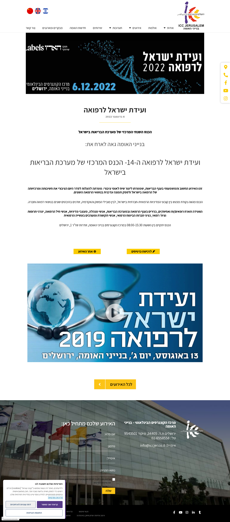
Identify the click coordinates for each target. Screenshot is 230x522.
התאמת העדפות (34, 513)
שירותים (97, 28)
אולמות (152, 28)
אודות (170, 28)
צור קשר (30, 28)
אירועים (137, 28)
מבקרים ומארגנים (52, 28)
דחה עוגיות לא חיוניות (20, 504)
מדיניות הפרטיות (101, 482)
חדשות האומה (78, 28)
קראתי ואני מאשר (49, 504)
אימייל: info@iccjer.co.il (158, 445)
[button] (115, 312)
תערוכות (117, 28)
